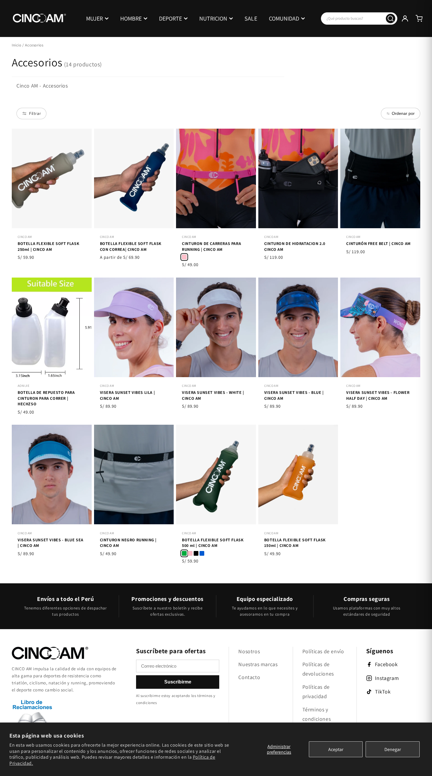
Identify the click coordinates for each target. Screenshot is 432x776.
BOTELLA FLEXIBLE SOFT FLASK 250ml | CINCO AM (48, 246)
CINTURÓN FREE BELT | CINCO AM (378, 243)
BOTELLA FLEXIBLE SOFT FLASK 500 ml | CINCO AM (213, 542)
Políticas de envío (323, 651)
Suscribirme (177, 681)
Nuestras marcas (257, 664)
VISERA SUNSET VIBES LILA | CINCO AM (127, 395)
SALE (251, 18)
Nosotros (249, 651)
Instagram (387, 678)
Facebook (386, 664)
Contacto (249, 677)
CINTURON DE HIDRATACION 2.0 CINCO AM (294, 246)
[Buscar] (390, 18)
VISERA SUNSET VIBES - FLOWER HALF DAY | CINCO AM (377, 395)
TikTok (383, 691)
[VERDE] (184, 553)
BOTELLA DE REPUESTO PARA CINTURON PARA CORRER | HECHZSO (46, 398)
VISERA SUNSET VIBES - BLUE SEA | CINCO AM (50, 542)
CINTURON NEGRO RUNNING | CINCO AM (128, 542)
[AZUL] (202, 553)
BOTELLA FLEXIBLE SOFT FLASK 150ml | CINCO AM (295, 542)
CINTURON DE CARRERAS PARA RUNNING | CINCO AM (211, 246)
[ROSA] (190, 553)
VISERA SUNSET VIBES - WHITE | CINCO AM (213, 395)
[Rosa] (184, 257)
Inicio (16, 45)
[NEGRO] (196, 553)
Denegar (392, 749)
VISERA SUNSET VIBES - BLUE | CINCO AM (294, 395)
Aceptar (335, 749)
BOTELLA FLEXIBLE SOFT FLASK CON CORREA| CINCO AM (131, 246)
